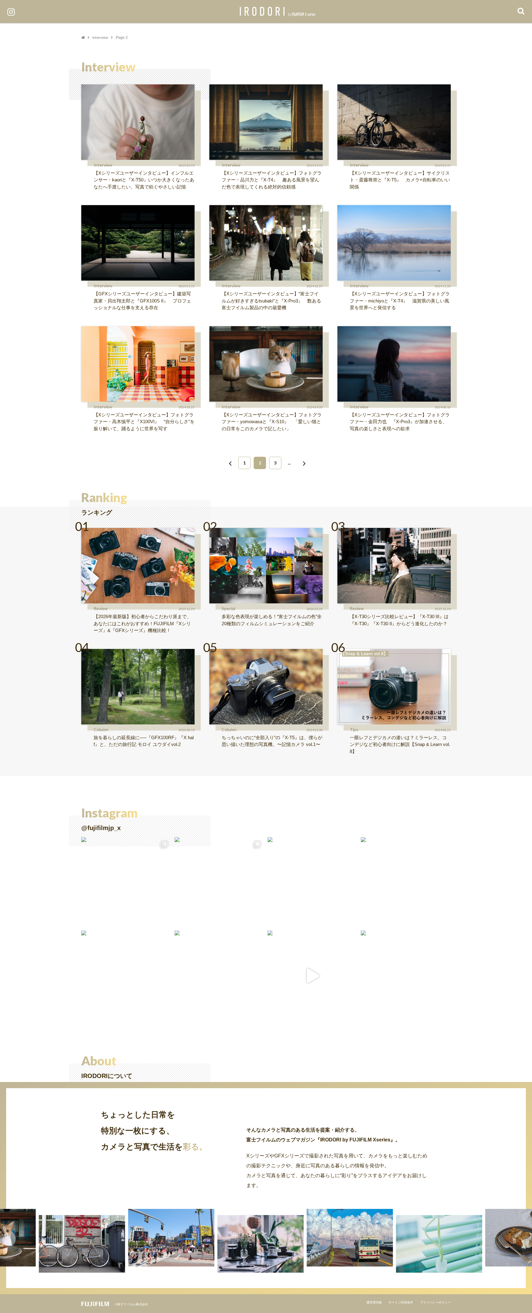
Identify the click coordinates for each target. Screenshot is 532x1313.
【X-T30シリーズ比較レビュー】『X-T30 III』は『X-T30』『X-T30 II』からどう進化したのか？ (399, 620)
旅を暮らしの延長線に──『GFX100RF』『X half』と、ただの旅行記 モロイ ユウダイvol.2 (144, 741)
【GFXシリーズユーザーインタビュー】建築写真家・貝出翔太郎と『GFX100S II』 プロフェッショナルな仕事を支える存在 (142, 300)
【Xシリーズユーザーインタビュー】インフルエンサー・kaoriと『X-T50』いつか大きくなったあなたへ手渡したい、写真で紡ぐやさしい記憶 (144, 179)
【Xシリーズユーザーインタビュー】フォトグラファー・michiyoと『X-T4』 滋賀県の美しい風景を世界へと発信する (400, 300)
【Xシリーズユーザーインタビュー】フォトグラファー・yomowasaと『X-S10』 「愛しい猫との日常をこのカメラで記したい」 (272, 421)
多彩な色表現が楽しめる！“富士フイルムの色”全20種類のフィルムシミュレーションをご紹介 (272, 620)
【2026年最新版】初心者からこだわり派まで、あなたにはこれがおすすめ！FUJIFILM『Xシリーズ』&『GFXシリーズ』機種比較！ (142, 623)
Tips (354, 729)
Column (101, 729)
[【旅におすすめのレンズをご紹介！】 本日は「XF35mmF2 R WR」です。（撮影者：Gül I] (220, 882)
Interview (100, 37)
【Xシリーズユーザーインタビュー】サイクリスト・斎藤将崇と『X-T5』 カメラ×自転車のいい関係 (400, 179)
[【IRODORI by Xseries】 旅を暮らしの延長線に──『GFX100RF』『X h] (406, 975)
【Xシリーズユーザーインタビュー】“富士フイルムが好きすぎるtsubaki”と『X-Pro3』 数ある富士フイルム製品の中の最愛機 (271, 300)
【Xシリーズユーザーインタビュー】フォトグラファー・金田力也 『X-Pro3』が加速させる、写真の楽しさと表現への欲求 (400, 421)
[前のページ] (229, 463)
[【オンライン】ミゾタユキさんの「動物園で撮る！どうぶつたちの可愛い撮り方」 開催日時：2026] (406, 882)
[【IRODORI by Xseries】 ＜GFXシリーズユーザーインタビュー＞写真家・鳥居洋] (126, 975)
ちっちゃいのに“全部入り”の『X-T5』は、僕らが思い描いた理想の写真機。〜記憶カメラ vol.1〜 (272, 741)
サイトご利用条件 (401, 1302)
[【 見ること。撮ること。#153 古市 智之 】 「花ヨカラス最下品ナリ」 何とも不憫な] (220, 975)
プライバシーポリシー (435, 1302)
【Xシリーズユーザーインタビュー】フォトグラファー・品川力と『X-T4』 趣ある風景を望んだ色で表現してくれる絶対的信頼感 (272, 179)
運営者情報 (374, 1302)
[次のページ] (303, 463)
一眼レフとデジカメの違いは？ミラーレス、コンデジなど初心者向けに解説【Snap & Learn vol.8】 (400, 744)
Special (228, 608)
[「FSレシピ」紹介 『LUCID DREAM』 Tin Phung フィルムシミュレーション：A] (313, 975)
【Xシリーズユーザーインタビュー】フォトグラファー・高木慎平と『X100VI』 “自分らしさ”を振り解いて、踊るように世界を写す (144, 421)
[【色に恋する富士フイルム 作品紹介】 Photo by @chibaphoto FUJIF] (313, 882)
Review (101, 608)
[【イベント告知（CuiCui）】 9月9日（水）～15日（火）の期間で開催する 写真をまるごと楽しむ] (126, 882)
